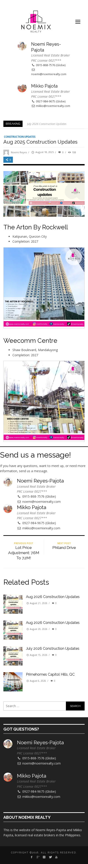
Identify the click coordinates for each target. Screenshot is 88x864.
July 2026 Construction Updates (47, 124)
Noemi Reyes (19, 152)
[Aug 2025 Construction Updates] (44, 194)
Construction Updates (19, 137)
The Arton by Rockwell (35, 227)
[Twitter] (50, 857)
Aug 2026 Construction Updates (53, 597)
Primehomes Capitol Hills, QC (50, 674)
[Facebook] (32, 857)
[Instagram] (44, 857)
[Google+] (38, 857)
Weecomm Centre (31, 340)
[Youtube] (56, 857)
